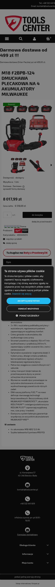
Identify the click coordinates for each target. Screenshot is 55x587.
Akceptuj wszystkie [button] (29, 300)
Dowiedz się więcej (21, 293)
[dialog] (27, 293)
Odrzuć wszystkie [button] (28, 308)
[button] (27, 315)
